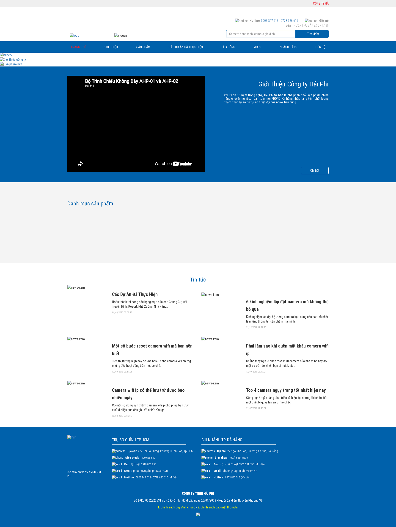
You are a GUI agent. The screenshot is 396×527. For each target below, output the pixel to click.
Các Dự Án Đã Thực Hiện (135, 294)
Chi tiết (314, 170)
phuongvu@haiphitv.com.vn (150, 470)
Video (257, 47)
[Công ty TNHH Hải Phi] (87, 35)
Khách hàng (288, 47)
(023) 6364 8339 (238, 457)
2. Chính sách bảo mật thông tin (218, 507)
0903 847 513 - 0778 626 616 (279, 20)
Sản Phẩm (143, 47)
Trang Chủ (78, 47)
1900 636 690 (147, 457)
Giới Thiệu (111, 47)
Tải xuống (228, 47)
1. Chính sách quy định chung (176, 507)
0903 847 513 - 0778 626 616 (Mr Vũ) (156, 477)
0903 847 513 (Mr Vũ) (237, 477)
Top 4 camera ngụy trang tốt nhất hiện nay (286, 390)
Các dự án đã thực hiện (186, 47)
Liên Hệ (320, 47)
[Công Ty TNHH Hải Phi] (86, 451)
